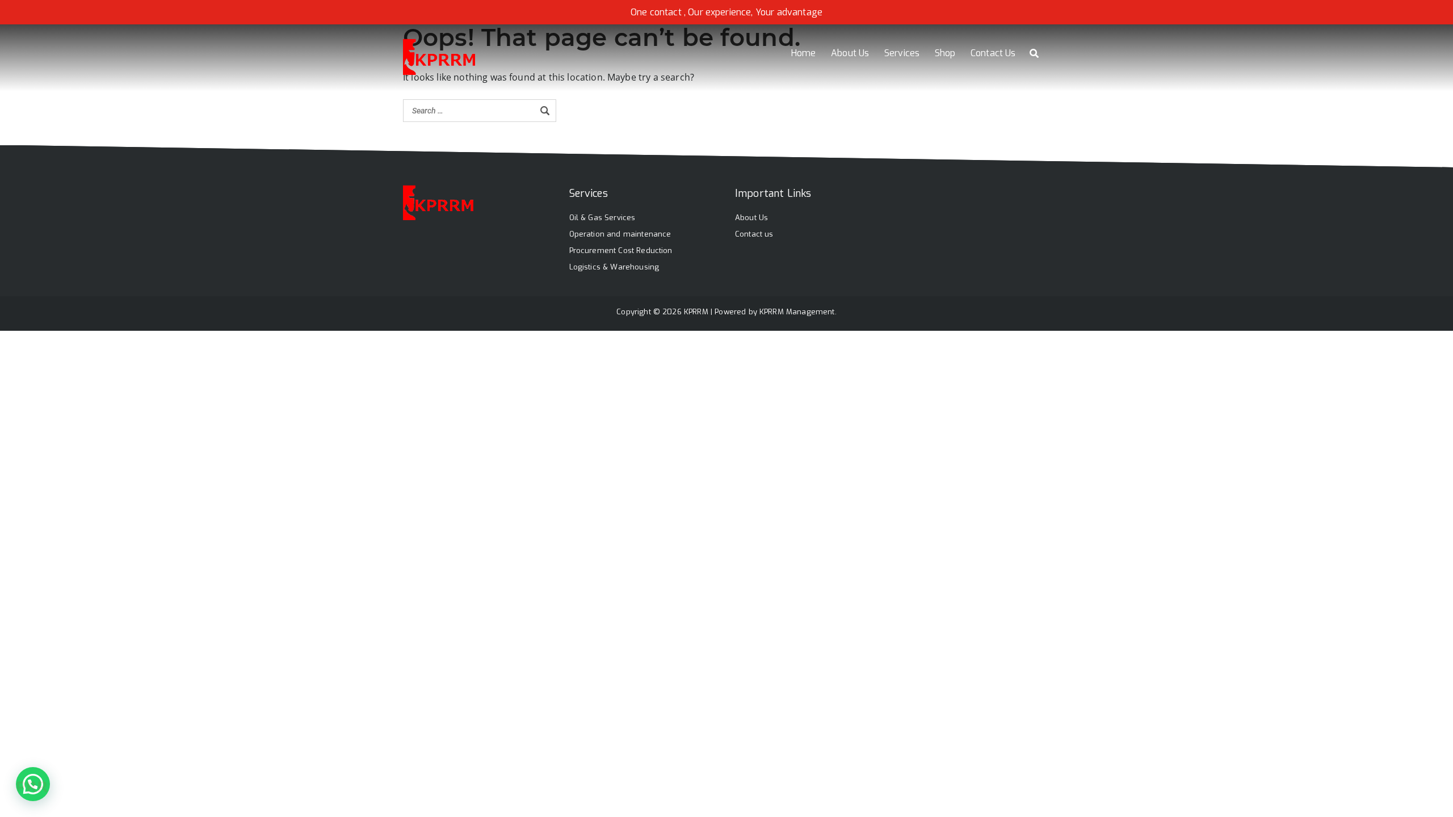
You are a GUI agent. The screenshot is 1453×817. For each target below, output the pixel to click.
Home (803, 53)
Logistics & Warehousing (614, 267)
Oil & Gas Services (602, 217)
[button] (33, 784)
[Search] (545, 110)
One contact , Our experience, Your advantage (726, 12)
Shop (945, 53)
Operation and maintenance (620, 234)
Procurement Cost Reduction (621, 250)
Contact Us (993, 53)
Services (901, 53)
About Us (850, 53)
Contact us (754, 234)
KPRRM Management (797, 312)
